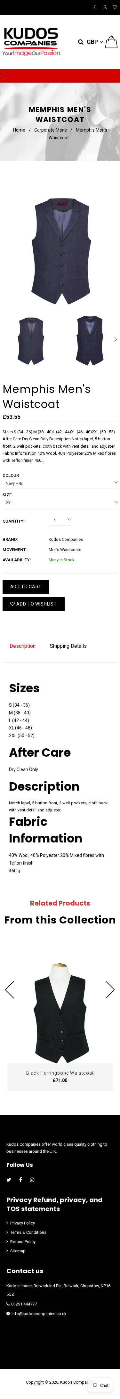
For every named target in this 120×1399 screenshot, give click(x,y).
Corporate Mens (50, 130)
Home (19, 130)
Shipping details (68, 646)
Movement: (15, 549)
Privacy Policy (22, 1223)
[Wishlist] (115, 7)
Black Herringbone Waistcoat (60, 1073)
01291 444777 (24, 1304)
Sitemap (18, 1251)
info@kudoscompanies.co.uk (39, 1313)
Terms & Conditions (28, 1232)
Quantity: (14, 521)
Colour (11, 475)
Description (23, 646)
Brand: (10, 539)
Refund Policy (23, 1241)
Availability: (17, 559)
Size (7, 494)
